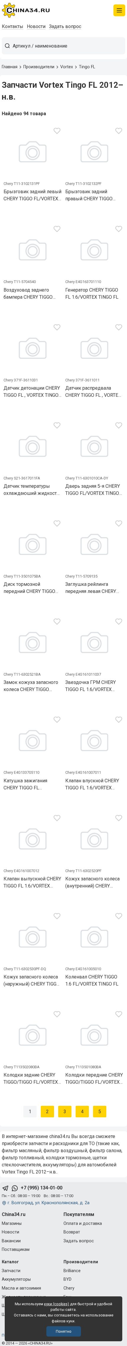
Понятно (63, 1331)
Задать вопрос (65, 26)
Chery (69, 1288)
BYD (67, 1279)
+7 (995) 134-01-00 (41, 1188)
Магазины (12, 1223)
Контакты (12, 26)
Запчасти (11, 1270)
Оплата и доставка (83, 1223)
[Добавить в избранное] (57, 132)
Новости (36, 26)
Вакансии (11, 1240)
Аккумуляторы (16, 1279)
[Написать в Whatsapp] (14, 1188)
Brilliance (72, 1270)
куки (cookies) (56, 1304)
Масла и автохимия (21, 1288)
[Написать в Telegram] (5, 1188)
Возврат (72, 1232)
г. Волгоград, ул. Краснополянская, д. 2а (48, 1202)
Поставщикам (16, 1249)
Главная (9, 66)
